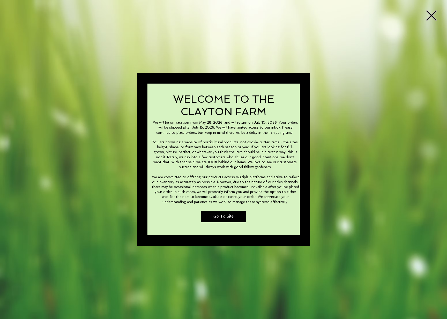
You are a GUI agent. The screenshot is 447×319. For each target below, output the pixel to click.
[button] (431, 15)
